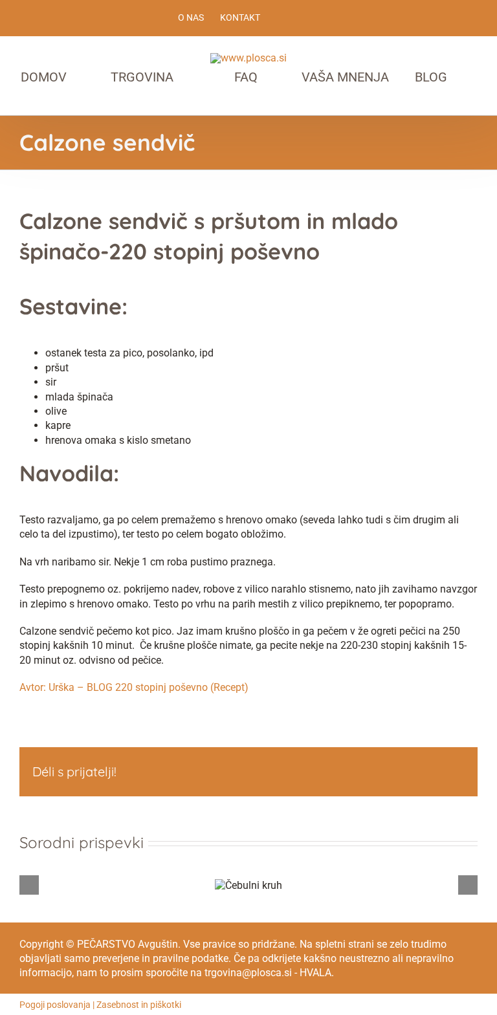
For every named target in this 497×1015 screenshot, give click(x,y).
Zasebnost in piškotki (138, 1004)
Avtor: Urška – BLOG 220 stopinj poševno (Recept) (133, 687)
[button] (255, 103)
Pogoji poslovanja (55, 1004)
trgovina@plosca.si (248, 972)
